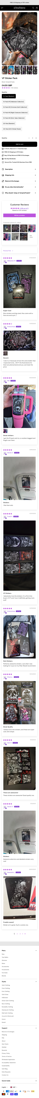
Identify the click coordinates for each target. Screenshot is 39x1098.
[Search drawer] (33, 8)
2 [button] (17, 934)
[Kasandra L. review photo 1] (19, 898)
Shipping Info (9, 175)
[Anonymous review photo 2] (5, 353)
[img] (7, 258)
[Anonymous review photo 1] (19, 341)
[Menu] (2, 8)
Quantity (4, 138)
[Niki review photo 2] (5, 431)
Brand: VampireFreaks (8, 82)
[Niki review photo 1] (19, 406)
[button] (22, 934)
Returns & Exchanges (12, 181)
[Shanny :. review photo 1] (19, 702)
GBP (14, 1087)
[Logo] (19, 8)
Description (9, 169)
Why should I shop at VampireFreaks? (17, 193)
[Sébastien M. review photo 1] (19, 286)
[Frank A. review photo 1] (19, 555)
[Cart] (37, 8)
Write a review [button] (19, 215)
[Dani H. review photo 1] (19, 768)
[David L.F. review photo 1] (19, 478)
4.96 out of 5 (24, 208)
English (4, 1087)
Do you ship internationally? (14, 187)
